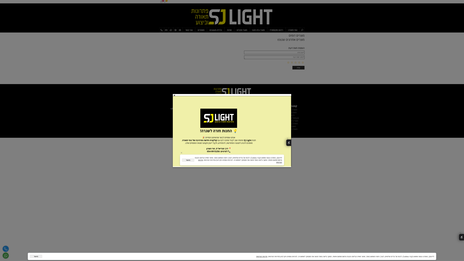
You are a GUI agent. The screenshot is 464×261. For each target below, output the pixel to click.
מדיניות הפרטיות (261, 256)
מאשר (36, 256)
